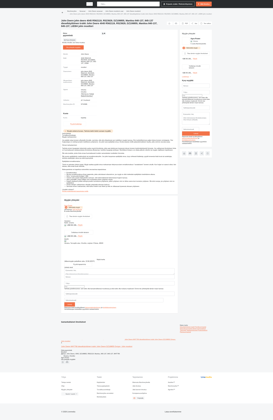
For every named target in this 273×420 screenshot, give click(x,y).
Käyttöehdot (101, 382)
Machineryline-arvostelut (105, 393)
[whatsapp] (65, 228)
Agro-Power (68, 205)
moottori (83, 67)
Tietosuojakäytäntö (103, 386)
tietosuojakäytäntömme (93, 307)
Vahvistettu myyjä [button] (74, 207)
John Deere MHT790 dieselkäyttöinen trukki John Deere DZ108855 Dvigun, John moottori (96, 346)
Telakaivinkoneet (192, 330)
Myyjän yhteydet (66, 389)
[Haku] (99, 4)
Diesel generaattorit (199, 328)
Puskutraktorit (202, 330)
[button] (170, 23)
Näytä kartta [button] (101, 259)
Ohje (63, 386)
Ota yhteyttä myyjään (73, 47)
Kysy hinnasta (70, 40)
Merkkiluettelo (101, 397)
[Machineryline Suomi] (72, 4)
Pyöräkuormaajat (200, 327)
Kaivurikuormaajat (186, 328)
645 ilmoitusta (77, 209)
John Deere (85, 54)
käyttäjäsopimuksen (109, 307)
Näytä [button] (80, 225)
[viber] (68, 228)
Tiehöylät (183, 330)
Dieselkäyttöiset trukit (187, 327)
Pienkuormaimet (185, 332)
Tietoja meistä (66, 382)
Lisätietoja (185, 76)
